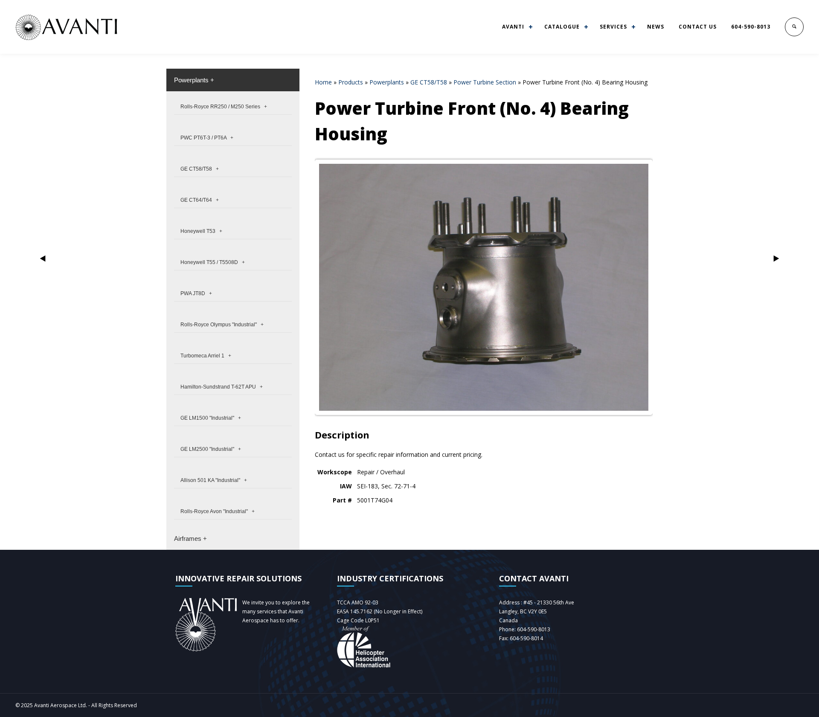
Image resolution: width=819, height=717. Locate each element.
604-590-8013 (750, 26)
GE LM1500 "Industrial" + (210, 418)
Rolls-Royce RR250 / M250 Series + (223, 107)
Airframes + (190, 538)
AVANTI (513, 26)
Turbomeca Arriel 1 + (205, 356)
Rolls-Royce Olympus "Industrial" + (222, 325)
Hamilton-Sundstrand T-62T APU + (221, 387)
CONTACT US (698, 26)
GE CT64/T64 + (199, 200)
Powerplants (386, 82)
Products (350, 82)
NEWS (655, 26)
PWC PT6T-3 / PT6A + (206, 138)
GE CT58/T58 (428, 82)
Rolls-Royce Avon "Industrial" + (217, 511)
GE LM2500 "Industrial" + (210, 449)
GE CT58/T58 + (199, 169)
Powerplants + (194, 80)
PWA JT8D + (196, 293)
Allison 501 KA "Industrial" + (213, 480)
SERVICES (613, 26)
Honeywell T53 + (201, 231)
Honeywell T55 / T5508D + (212, 262)
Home (323, 82)
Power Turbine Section (484, 82)
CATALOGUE (562, 26)
